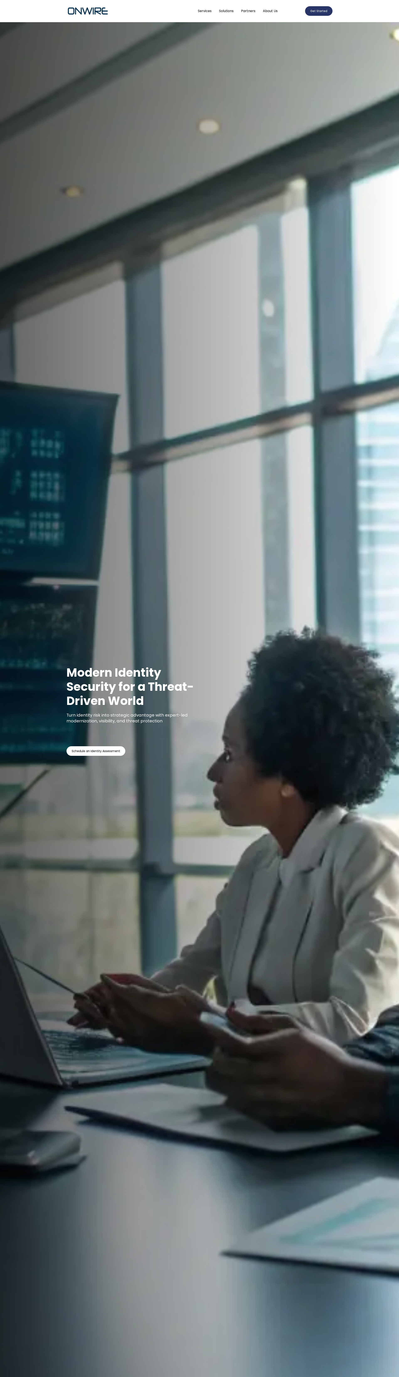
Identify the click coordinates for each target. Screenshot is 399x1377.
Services (205, 11)
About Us (270, 11)
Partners (248, 11)
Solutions (226, 11)
